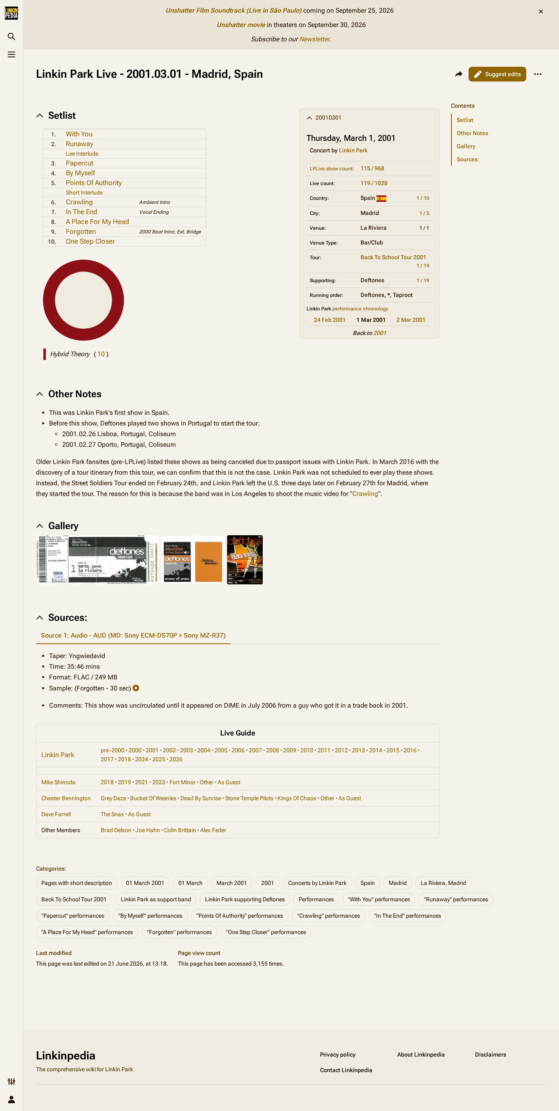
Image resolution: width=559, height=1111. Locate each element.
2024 (141, 759)
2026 (176, 759)
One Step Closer (90, 241)
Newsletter (314, 39)
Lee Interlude (82, 153)
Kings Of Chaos (296, 798)
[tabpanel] (238, 680)
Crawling (79, 202)
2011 (324, 750)
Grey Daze (113, 798)
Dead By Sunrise (200, 798)
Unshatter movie (240, 25)
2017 (107, 759)
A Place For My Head (97, 221)
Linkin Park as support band (156, 899)
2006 (238, 750)
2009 (289, 750)
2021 (141, 782)
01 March (190, 883)
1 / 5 (424, 213)
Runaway (79, 144)
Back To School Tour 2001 (393, 257)
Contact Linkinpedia (346, 1070)
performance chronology (360, 309)
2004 (203, 750)
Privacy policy (338, 1054)
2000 (135, 750)
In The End (81, 212)
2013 (358, 750)
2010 (306, 750)
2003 (186, 750)
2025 (158, 759)
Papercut (79, 163)
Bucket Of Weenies (153, 798)
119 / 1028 (374, 183)
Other (207, 782)
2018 (124, 759)
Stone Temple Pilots (249, 798)
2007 (255, 750)
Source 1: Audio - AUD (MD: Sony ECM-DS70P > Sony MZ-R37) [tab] (133, 635)
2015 (392, 750)
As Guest (229, 782)
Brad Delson (116, 830)
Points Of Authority (94, 183)
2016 (410, 750)
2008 (272, 750)
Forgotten (81, 231)
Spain (368, 883)
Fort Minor (182, 782)
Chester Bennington (66, 798)
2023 (158, 782)
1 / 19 (423, 266)
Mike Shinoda (58, 782)
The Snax (112, 814)
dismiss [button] (541, 11)
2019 (124, 782)
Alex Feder (213, 830)
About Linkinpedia (421, 1054)
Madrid (398, 883)
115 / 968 (372, 168)
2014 (375, 750)
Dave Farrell (56, 814)
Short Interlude (84, 192)
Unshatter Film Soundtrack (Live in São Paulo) (233, 10)
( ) (101, 354)
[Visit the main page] (11, 13)
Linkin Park (353, 150)
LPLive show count (331, 169)
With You (79, 134)
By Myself (80, 173)
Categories (50, 868)
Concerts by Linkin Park (317, 883)
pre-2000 (112, 750)
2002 (169, 750)
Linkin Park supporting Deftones (245, 899)
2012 (341, 750)
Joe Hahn (147, 830)
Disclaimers (490, 1054)
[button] (497, 97)
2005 (221, 750)
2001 (379, 333)
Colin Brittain (180, 830)
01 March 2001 (145, 883)
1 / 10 (423, 198)
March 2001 (231, 883)
